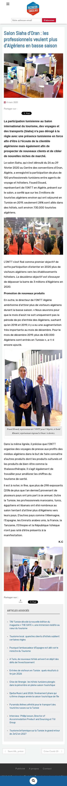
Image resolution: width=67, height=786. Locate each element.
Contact (47, 768)
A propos (34, 768)
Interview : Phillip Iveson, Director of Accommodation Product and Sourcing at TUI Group (32, 719)
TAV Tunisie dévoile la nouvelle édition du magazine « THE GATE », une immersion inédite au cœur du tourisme (35, 625)
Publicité (20, 768)
